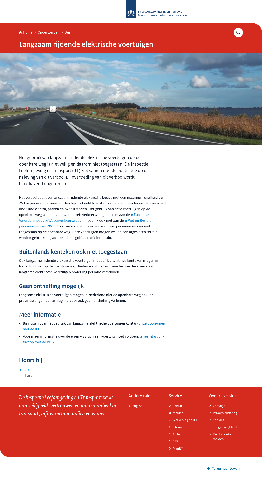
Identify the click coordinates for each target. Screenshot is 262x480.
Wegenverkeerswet (63, 220)
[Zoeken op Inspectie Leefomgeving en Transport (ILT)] (238, 32)
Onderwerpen (49, 32)
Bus (68, 32)
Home (28, 32)
